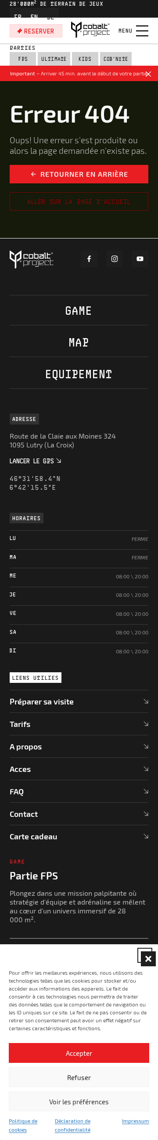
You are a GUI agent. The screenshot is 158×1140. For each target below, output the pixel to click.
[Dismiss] (148, 75)
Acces (20, 769)
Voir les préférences (79, 1102)
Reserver (39, 30)
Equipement (79, 373)
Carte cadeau (33, 836)
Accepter (79, 1053)
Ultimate (54, 59)
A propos (26, 746)
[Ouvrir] (142, 31)
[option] (18, 17)
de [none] (50, 16)
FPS (23, 59)
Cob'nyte (116, 59)
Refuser (79, 1077)
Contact (24, 814)
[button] (144, 955)
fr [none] (18, 16)
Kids (85, 59)
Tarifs (20, 724)
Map (79, 342)
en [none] (34, 16)
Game (79, 310)
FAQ (17, 791)
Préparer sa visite (42, 701)
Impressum (135, 1121)
